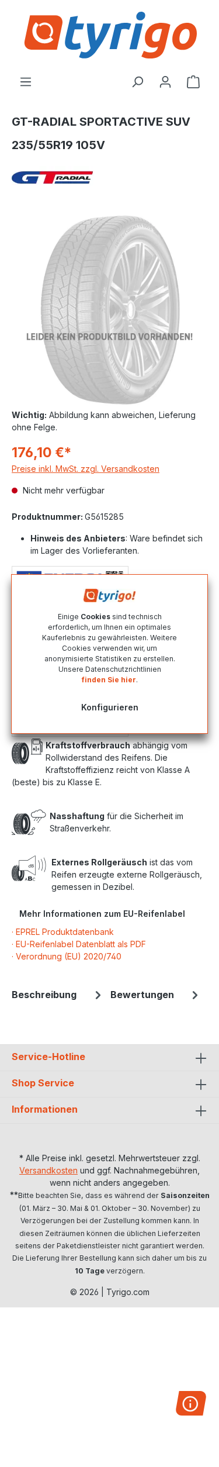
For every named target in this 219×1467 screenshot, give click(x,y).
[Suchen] (137, 82)
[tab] (58, 994)
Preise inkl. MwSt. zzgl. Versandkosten (85, 469)
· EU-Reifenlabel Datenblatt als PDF (79, 944)
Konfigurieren (109, 707)
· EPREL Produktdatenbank (63, 932)
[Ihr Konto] (165, 82)
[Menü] (26, 82)
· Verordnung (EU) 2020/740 (66, 956)
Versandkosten (48, 1170)
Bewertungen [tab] (142, 994)
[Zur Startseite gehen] (109, 35)
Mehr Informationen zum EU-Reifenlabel (102, 914)
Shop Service (43, 1083)
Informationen (45, 1109)
